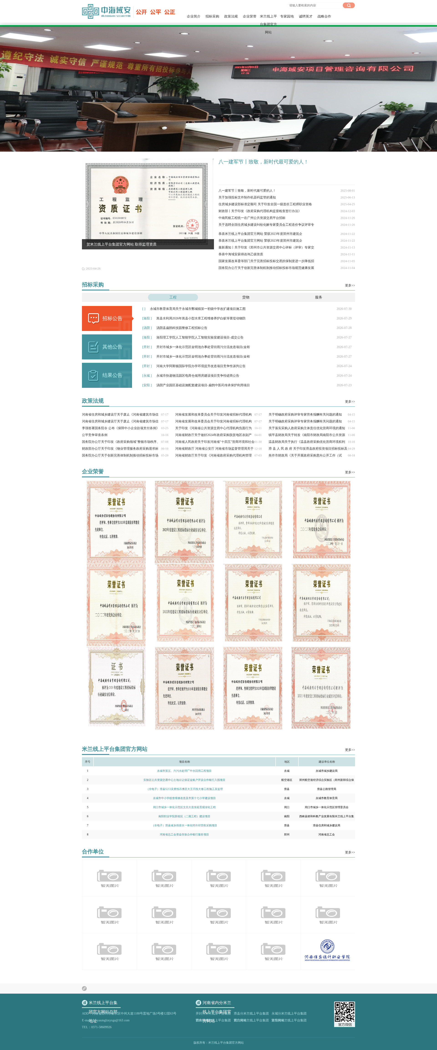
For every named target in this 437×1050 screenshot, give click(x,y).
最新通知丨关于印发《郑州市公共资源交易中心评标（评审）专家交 (286, 247)
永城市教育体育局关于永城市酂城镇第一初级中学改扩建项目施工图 (247, 309)
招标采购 (212, 16)
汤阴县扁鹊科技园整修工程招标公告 (247, 328)
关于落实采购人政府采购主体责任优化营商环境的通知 (312, 428)
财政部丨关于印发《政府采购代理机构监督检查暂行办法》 (286, 211)
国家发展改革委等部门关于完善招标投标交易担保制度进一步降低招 (286, 261)
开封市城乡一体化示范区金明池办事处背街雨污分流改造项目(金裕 (247, 347)
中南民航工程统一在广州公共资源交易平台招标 (286, 218)
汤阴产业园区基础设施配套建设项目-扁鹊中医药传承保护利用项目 (247, 385)
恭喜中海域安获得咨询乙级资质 (286, 254)
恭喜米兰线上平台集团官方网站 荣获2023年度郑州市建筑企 (286, 234)
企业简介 (194, 16)
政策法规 (231, 16)
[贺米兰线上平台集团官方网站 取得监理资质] (148, 160)
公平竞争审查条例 (125, 435)
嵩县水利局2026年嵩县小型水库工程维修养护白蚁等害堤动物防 (247, 318)
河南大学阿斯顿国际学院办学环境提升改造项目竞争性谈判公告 (247, 366)
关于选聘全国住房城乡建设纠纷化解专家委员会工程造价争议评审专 (286, 224)
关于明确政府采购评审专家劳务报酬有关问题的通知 (312, 414)
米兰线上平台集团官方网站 (268, 24)
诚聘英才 (306, 16)
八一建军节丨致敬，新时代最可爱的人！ (263, 162)
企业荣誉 (250, 16)
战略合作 (324, 16)
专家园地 (287, 16)
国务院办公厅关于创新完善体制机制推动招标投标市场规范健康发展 (286, 268)
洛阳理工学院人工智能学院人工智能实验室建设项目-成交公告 (247, 337)
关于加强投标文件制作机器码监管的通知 (286, 197)
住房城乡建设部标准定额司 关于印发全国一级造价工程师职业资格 (286, 204)
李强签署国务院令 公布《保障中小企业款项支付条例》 (125, 428)
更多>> (350, 285)
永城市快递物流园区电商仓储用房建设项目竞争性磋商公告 (247, 375)
